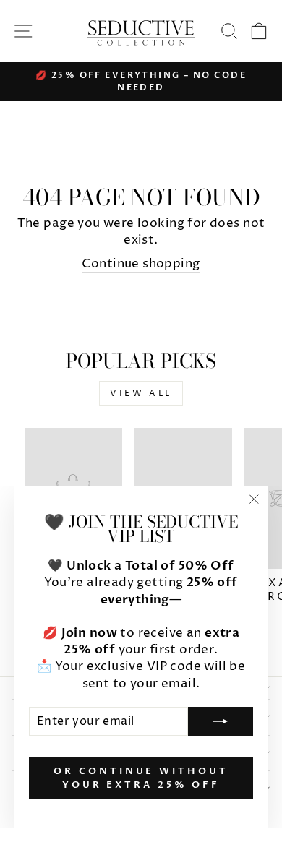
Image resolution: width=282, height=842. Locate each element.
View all (141, 393)
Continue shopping (141, 264)
